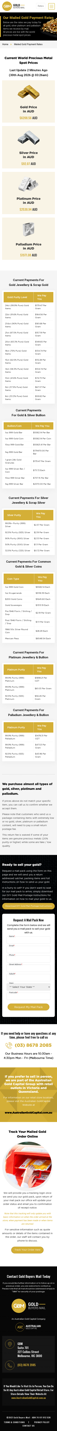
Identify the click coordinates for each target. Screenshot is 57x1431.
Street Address (15, 964)
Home (5, 44)
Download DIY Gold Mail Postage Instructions (28, 906)
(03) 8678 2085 (33, 1045)
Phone (12, 955)
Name (12, 936)
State (11, 983)
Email (11, 946)
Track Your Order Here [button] (27, 1249)
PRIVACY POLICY (41, 1422)
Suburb (12, 974)
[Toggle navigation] (51, 6)
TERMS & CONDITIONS (14, 1422)
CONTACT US (28, 1425)
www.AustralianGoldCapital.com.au (28, 1112)
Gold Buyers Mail (22, 1417)
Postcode (13, 993)
